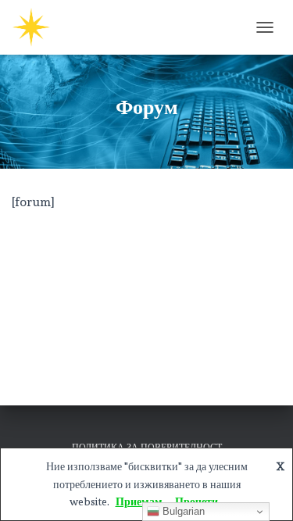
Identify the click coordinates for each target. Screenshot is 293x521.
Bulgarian (182, 511)
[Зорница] (37, 27)
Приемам (139, 501)
